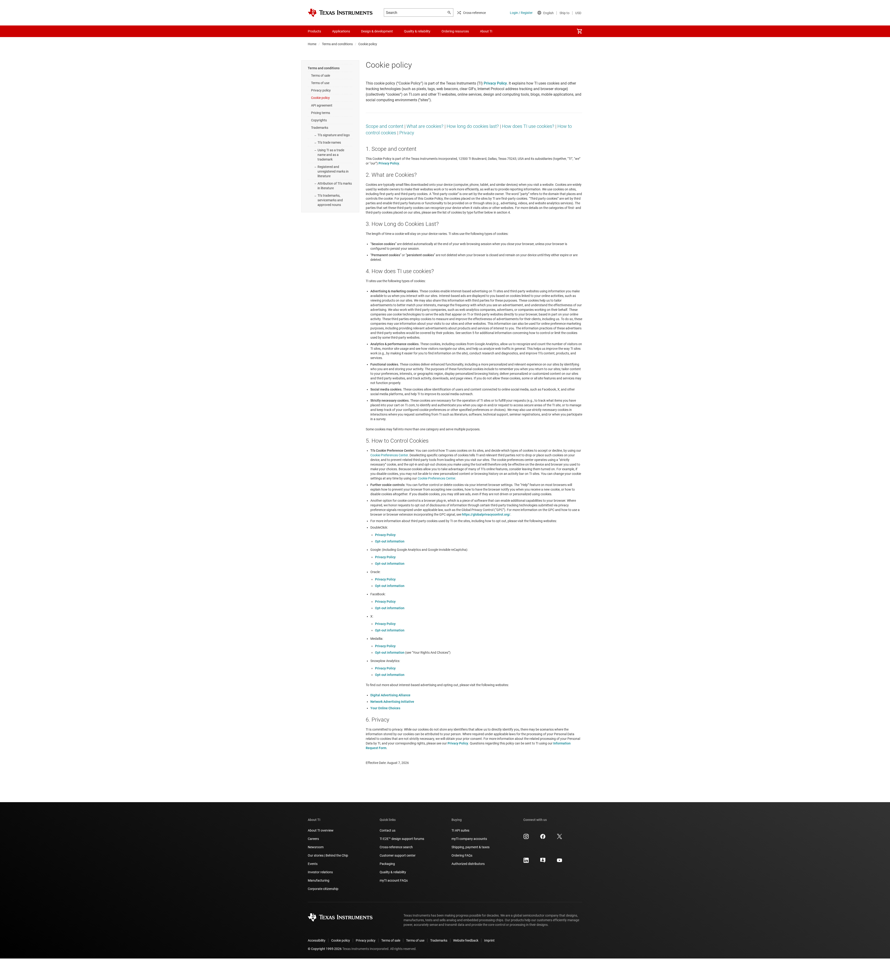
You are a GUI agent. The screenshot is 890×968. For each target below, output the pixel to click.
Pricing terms (320, 113)
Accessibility (316, 940)
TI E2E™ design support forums (402, 839)
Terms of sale (320, 75)
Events (313, 864)
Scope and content (384, 126)
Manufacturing (318, 880)
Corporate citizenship (323, 889)
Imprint (489, 940)
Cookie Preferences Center (389, 455)
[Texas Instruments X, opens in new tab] (559, 838)
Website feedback (465, 940)
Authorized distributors (468, 864)
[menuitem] (579, 31)
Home (312, 44)
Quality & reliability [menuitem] (417, 31)
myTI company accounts (469, 839)
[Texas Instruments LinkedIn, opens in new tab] (526, 862)
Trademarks (319, 127)
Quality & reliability (393, 872)
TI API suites (460, 830)
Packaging (387, 864)
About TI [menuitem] (486, 31)
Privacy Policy (385, 535)
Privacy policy (321, 90)
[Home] (340, 13)
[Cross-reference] (506, 31)
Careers (313, 839)
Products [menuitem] (314, 31)
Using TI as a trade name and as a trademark (331, 154)
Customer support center (398, 855)
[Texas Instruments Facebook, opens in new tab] (543, 838)
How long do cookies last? (473, 126)
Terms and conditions (337, 44)
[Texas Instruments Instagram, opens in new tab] (526, 838)
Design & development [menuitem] (377, 31)
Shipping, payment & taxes (470, 847)
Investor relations (320, 872)
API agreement (321, 105)
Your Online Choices (385, 708)
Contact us (387, 830)
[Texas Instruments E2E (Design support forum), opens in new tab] (543, 862)
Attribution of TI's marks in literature (335, 186)
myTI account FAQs (394, 880)
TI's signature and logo (334, 135)
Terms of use (320, 83)
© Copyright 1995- (325, 949)
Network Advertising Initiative (392, 701)
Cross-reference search (396, 847)
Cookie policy (320, 98)
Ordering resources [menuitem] (455, 31)
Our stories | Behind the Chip (328, 855)
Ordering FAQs (461, 855)
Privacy (406, 133)
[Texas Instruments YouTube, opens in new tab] (559, 862)
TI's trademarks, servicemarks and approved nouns (330, 200)
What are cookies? (425, 126)
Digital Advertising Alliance (390, 695)
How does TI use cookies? (528, 126)
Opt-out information (389, 541)
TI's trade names (329, 142)
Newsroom (316, 847)
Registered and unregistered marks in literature (333, 171)
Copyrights (319, 120)
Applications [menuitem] (341, 31)
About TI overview (321, 830)
